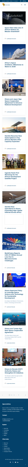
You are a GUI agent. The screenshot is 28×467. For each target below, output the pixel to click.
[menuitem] (4, 1)
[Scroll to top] (25, 464)
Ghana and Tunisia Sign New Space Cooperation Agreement (14, 330)
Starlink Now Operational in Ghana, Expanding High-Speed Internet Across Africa (13, 209)
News (5, 435)
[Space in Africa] (6, 4)
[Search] (21, 4)
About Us (6, 443)
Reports (5, 432)
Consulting (6, 430)
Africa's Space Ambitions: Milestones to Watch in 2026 (14, 65)
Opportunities (7, 448)
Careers (5, 444)
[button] (20, 1)
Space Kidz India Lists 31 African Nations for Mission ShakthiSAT (14, 29)
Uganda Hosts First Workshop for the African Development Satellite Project (13, 175)
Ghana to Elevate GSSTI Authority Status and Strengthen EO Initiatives (14, 371)
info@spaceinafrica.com (7, 419)
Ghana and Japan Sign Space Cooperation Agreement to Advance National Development (13, 102)
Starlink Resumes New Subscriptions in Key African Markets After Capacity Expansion (13, 138)
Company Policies (8, 451)
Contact (5, 446)
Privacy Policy (7, 449)
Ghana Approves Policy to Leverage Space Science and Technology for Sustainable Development (14, 294)
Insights (5, 433)
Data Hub (6, 428)
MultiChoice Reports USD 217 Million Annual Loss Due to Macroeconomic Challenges (13, 257)
